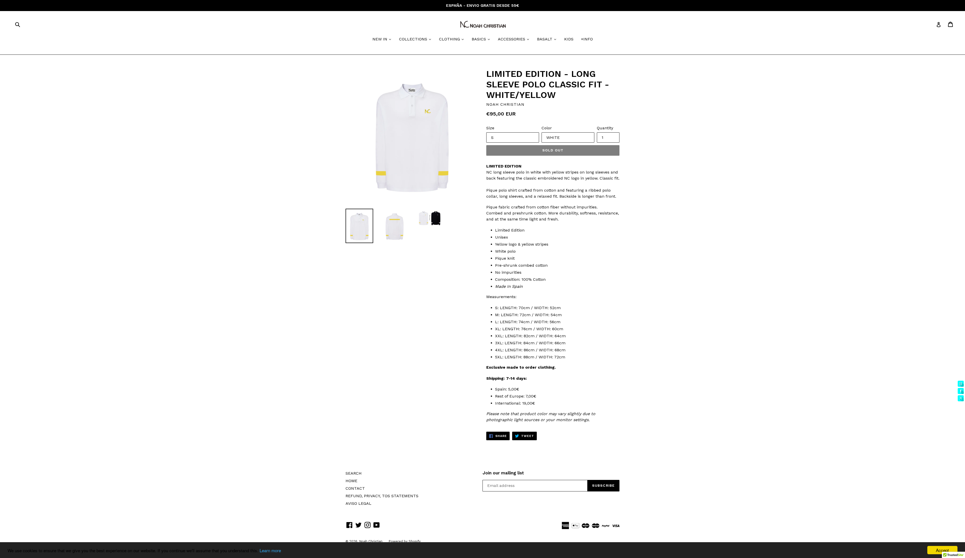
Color (547, 128)
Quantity (605, 128)
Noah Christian (371, 541)
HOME (351, 480)
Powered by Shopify (405, 541)
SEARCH (354, 473)
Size (490, 128)
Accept (942, 550)
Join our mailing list (503, 472)
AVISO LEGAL (358, 503)
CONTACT (355, 488)
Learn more (270, 550)
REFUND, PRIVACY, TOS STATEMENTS (382, 495)
